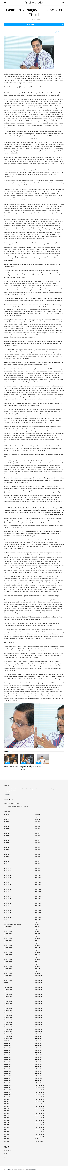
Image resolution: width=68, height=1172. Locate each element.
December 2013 (8, 950)
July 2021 (6, 1136)
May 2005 (37, 926)
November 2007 (39, 985)
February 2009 (8, 999)
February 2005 (8, 989)
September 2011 (39, 1104)
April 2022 (6, 852)
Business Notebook (9, 922)
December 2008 (8, 938)
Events (6, 982)
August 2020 (7, 903)
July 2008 (6, 1108)
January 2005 (7, 1048)
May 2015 (37, 950)
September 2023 (39, 1132)
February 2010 (8, 1001)
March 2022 (38, 910)
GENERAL (8, 762)
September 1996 (39, 1085)
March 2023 (38, 912)
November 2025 (39, 1031)
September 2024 (39, 1134)
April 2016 (6, 840)
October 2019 (38, 1069)
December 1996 (8, 929)
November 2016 (39, 1006)
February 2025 (8, 1036)
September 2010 (39, 1101)
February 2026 (8, 1038)
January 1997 (7, 1043)
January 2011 (7, 1062)
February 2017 (8, 1017)
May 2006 (37, 929)
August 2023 (7, 910)
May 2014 (37, 947)
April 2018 (6, 845)
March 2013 (38, 891)
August (6, 863)
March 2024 (38, 915)
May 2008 (37, 933)
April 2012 (6, 831)
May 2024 (37, 968)
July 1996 (6, 1099)
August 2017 (7, 896)
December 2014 (8, 952)
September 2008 (39, 1097)
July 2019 (6, 1134)
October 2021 (38, 1073)
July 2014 (6, 1122)
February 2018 (8, 1020)
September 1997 (39, 1087)
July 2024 (37, 814)
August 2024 (7, 912)
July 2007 (6, 1106)
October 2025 (38, 1083)
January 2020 (7, 1083)
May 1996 (37, 922)
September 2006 (39, 1092)
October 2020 (38, 1071)
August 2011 (7, 882)
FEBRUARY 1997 (8, 987)
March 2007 (38, 877)
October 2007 (38, 1041)
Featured (6, 985)
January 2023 (7, 1090)
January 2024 (7, 1092)
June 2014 (37, 845)
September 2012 (39, 1106)
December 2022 (8, 971)
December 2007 (8, 936)
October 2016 (38, 1062)
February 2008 (8, 996)
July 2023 (6, 1141)
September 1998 (39, 1090)
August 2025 (7, 915)
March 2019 (38, 905)
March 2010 (38, 884)
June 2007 (37, 828)
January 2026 (7, 1097)
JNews (8, 1169)
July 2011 (6, 1115)
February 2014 (8, 1010)
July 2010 (6, 1113)
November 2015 (39, 1003)
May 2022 (37, 964)
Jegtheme (33, 1169)
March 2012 (38, 889)
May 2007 (37, 931)
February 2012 (8, 1006)
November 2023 (39, 1024)
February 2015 (8, 1013)
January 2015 (7, 1071)
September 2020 (39, 1125)
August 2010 (7, 880)
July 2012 (6, 1118)
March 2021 (38, 908)
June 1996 (37, 821)
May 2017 (37, 954)
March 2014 (38, 894)
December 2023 (8, 975)
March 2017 (38, 901)
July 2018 (6, 1132)
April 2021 (6, 849)
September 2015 (39, 1113)
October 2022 (38, 1076)
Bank (5, 919)
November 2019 (39, 1013)
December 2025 (8, 980)
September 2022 (39, 1129)
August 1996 (7, 866)
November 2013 (39, 999)
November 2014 (39, 1001)
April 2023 (6, 854)
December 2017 (8, 959)
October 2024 (38, 1080)
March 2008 (38, 880)
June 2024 (37, 866)
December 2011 (8, 945)
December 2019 (8, 964)
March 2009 (38, 882)
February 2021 (8, 1024)
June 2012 (37, 840)
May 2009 (37, 936)
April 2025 (6, 859)
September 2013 (39, 1108)
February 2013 (8, 1008)
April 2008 (6, 821)
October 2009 (38, 1045)
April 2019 (6, 847)
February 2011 (8, 1003)
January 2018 (7, 1078)
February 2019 (8, 1022)
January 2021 (7, 1085)
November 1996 (39, 975)
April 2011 (6, 828)
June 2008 (37, 831)
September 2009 (39, 1099)
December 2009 (8, 940)
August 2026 (7, 917)
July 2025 (37, 817)
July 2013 (6, 1120)
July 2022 (6, 1139)
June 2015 (37, 847)
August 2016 (7, 894)
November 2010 (39, 992)
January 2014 (7, 1069)
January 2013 (7, 1066)
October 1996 (38, 1034)
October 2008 (38, 1043)
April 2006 (6, 817)
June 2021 (37, 859)
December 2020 (8, 966)
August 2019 (7, 901)
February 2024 (8, 1031)
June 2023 (37, 863)
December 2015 (8, 954)
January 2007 (7, 1052)
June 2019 (37, 856)
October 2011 (38, 1050)
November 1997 (39, 978)
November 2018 (39, 1010)
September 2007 (39, 1094)
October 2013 (38, 1055)
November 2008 (39, 987)
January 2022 (7, 1087)
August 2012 (7, 884)
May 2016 (37, 952)
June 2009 (37, 833)
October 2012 (38, 1052)
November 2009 (39, 989)
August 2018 (7, 898)
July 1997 (6, 1101)
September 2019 (39, 1122)
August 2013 (7, 887)
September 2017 (39, 1118)
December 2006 (8, 933)
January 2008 (7, 1055)
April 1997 (6, 814)
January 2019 (7, 1080)
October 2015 (38, 1059)
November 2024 (39, 1027)
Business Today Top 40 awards (12, 924)
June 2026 (37, 870)
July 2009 (6, 1111)
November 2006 (39, 980)
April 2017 (6, 842)
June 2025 (37, 868)
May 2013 (37, 945)
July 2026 (37, 819)
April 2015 (6, 838)
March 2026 (38, 919)
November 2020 (39, 1015)
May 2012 (37, 943)
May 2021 (37, 961)
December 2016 (8, 957)
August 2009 (7, 877)
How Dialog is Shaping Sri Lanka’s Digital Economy (16, 806)
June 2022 (37, 861)
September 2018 (39, 1120)
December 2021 (8, 968)
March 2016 (38, 898)
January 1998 (7, 1045)
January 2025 (7, 1094)
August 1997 (7, 868)
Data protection (8, 926)
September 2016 (39, 1115)
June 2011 (37, 838)
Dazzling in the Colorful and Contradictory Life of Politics (27, 767)
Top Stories (38, 1139)
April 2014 (6, 835)
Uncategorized (39, 1141)
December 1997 (8, 931)
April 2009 (6, 824)
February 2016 (8, 1015)
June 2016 (37, 849)
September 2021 (39, 1127)
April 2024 (6, 856)
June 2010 (37, 835)
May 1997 (37, 924)
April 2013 (6, 833)
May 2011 (37, 940)
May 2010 (37, 938)
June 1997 (37, 824)
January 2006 (7, 1050)
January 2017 (7, 1076)
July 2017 (6, 1129)
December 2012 (8, 947)
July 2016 (6, 1127)
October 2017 (38, 1064)
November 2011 (39, 994)
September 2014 (39, 1111)
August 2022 (7, 908)
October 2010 (38, 1048)
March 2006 (38, 875)
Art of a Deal (38, 766)
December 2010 (8, 943)
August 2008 (7, 875)
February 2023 (8, 1029)
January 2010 (7, 1059)
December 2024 (8, 978)
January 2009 (7, 1057)
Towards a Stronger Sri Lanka (11, 803)
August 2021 (7, 905)
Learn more (7, 794)
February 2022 (8, 1027)
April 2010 (6, 826)
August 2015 (7, 891)
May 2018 (37, 957)
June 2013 (37, 842)
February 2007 (8, 994)
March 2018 (38, 903)
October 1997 (38, 1036)
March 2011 (38, 887)
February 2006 (8, 992)
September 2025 (39, 1136)
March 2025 (38, 917)
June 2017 (37, 852)
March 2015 (38, 896)
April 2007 (6, 819)
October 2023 (38, 1078)
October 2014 (38, 1057)
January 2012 (7, 1064)
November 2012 (39, 996)
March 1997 (38, 873)
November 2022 (39, 1020)
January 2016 (7, 1073)
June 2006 (37, 826)
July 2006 (6, 1104)
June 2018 (37, 854)
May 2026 (37, 973)
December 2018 (8, 961)
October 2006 (38, 1038)
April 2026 (6, 861)
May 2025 (37, 971)
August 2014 (7, 889)
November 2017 (39, 1008)
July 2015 (6, 1125)
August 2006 (7, 870)
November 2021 (39, 1017)
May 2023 (37, 966)
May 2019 (37, 959)
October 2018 (38, 1066)
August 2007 (7, 873)
